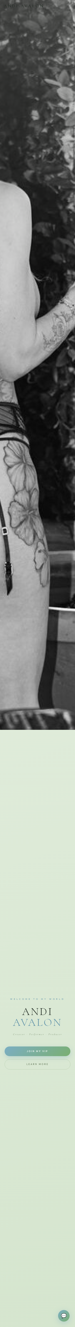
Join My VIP (37, 1051)
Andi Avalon (24, 5)
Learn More (38, 1064)
